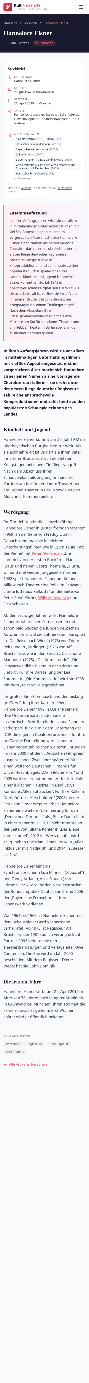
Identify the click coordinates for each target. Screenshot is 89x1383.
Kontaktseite (64, 188)
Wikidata (26, 188)
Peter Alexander (46, 553)
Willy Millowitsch (53, 597)
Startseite (10, 23)
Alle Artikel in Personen (28, 1064)
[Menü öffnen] (81, 7)
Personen (30, 23)
